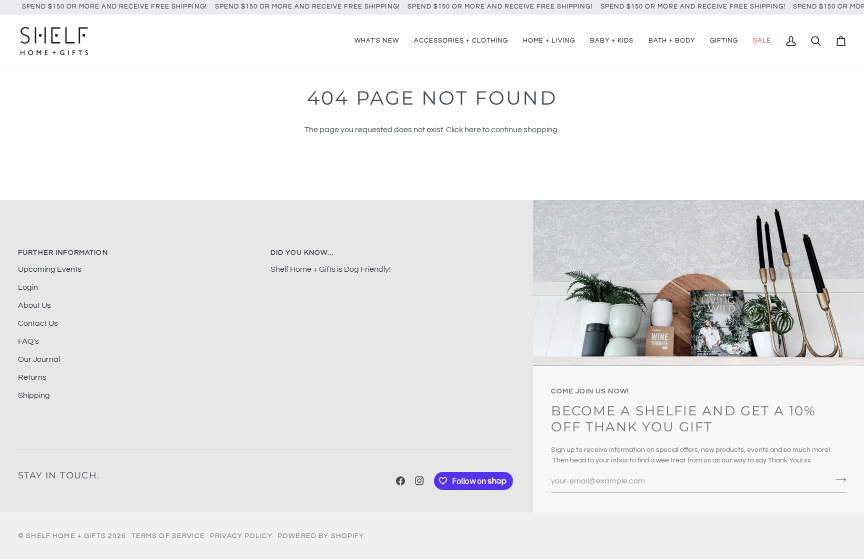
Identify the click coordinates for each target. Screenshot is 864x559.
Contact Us (38, 323)
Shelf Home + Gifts (66, 535)
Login (28, 287)
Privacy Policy (241, 535)
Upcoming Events (50, 269)
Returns (32, 377)
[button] (461, 41)
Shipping (34, 395)
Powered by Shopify (321, 535)
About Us (34, 305)
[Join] (838, 480)
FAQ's (28, 341)
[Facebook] (400, 480)
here (472, 130)
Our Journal (39, 359)
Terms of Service (168, 535)
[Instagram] (419, 480)
